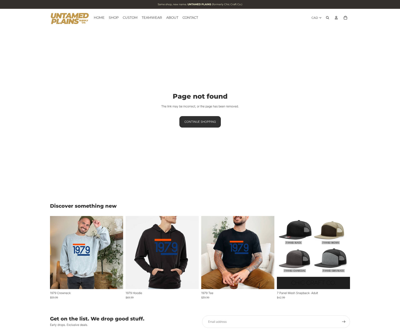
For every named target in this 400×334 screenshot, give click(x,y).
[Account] (336, 17)
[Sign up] (343, 321)
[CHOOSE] (116, 282)
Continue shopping (200, 121)
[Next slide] (344, 252)
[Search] (327, 17)
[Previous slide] (283, 252)
